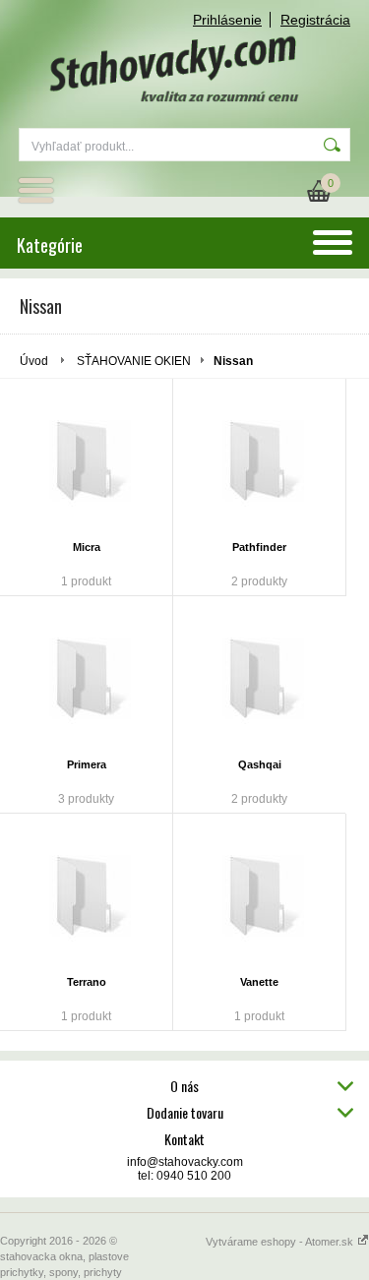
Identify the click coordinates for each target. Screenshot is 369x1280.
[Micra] (86, 462)
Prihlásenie (227, 20)
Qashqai (259, 764)
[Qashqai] (259, 680)
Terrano (86, 982)
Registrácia (315, 20)
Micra (86, 547)
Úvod (34, 361)
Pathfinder (259, 547)
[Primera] (86, 680)
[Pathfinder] (259, 462)
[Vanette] (259, 897)
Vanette (259, 982)
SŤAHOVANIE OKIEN (134, 361)
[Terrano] (86, 897)
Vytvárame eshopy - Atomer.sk (281, 1242)
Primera (86, 764)
